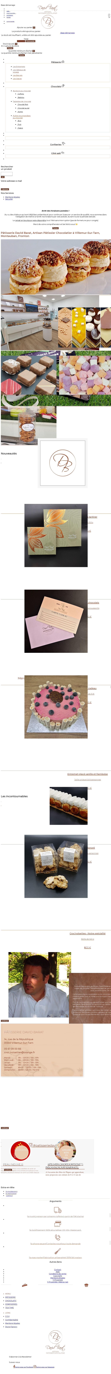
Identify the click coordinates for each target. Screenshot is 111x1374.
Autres (20, 112)
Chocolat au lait (23, 108)
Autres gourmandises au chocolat (21, 117)
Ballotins (21, 98)
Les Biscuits (17, 75)
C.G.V (7, 1316)
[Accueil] (55, 1353)
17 (87, 616)
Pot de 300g (87, 522)
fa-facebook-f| (11, 1191)
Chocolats (10, 1301)
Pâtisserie (10, 1297)
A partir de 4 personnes (87, 853)
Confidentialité (11, 1320)
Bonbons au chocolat (22, 91)
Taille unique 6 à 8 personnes (87, 780)
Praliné (20, 128)
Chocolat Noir (23, 104)
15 (87, 702)
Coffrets (21, 94)
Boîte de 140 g (87, 939)
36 (88, 788)
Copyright (57, 1276)
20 (87, 861)
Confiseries (11, 1304)
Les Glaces (17, 79)
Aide (58, 1272)
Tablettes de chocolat (22, 101)
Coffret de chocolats (87, 602)
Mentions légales (12, 197)
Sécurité (9, 199)
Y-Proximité (58, 1280)
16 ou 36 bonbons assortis (87, 608)
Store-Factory (11, 1327)
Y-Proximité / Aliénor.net (57, 1282)
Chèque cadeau (87, 688)
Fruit (19, 125)
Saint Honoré (87, 847)
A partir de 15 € (87, 694)
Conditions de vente (57, 1274)
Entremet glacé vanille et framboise (87, 774)
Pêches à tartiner (87, 517)
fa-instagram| (11, 1193)
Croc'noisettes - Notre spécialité (87, 933)
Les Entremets (19, 67)
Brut (19, 121)
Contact (9, 1195)
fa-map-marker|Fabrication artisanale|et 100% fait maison (55, 1258)
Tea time (9, 1308)
